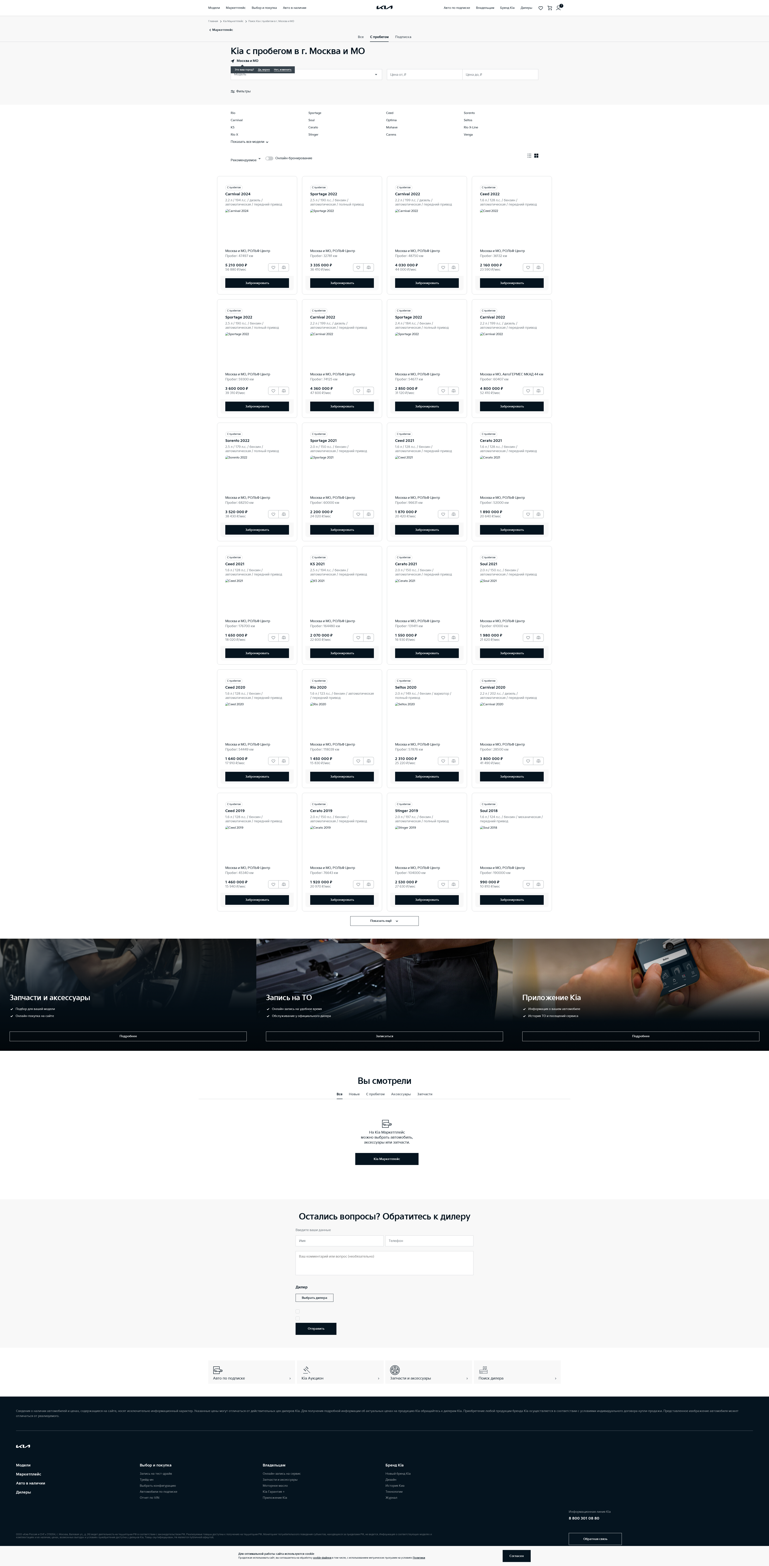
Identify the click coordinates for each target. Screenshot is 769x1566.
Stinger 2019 (406, 811)
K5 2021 (317, 564)
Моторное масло (275, 1486)
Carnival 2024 (238, 194)
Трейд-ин (146, 1480)
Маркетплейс (28, 1474)
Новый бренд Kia (398, 1474)
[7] (558, 8)
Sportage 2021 (323, 441)
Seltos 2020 (406, 687)
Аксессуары (401, 1094)
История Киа (395, 1486)
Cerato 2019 (321, 811)
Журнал (391, 1498)
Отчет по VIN (149, 1498)
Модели (23, 1465)
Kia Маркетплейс (233, 21)
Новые (354, 1094)
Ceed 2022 (490, 194)
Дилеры (23, 1492)
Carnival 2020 (492, 687)
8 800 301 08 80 (584, 1518)
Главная (213, 21)
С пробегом (379, 37)
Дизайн (391, 1480)
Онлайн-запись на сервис (282, 1474)
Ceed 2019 (235, 811)
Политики (419, 1557)
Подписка (403, 37)
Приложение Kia (275, 1498)
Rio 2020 (318, 687)
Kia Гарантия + (274, 1492)
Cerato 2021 (491, 441)
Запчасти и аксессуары (280, 1480)
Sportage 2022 (323, 194)
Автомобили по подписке (158, 1492)
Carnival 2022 (407, 194)
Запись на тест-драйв (156, 1474)
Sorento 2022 (237, 441)
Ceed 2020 (235, 687)
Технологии (394, 1492)
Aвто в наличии (30, 1483)
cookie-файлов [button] (322, 1557)
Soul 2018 (489, 811)
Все (361, 37)
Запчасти (424, 1094)
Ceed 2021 (404, 441)
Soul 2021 (488, 564)
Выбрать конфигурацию (158, 1486)
